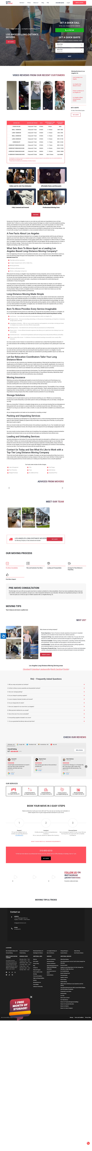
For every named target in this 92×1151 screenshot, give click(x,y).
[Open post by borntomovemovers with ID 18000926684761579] (34, 906)
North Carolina (56, 698)
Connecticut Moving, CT (24, 1009)
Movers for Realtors (65, 1064)
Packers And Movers (51, 1022)
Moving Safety (63, 1052)
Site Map (35, 1032)
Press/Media (36, 1043)
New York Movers (50, 1011)
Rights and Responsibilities (38, 1036)
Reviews (35, 1038)
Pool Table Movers (64, 1058)
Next (84, 929)
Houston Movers (64, 1011)
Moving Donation (64, 1023)
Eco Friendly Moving (65, 1029)
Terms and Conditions (37, 1034)
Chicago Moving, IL (64, 1009)
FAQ (48, 2)
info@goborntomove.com (20, 981)
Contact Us (35, 1026)
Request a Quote (46, 683)
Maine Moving (77, 1009)
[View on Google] (9, 788)
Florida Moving (23, 1011)
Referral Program (36, 1028)
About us (35, 2)
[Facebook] (6, 1031)
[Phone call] (88, 1143)
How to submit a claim (37, 1030)
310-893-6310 (60, 3)
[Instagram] (12, 1031)
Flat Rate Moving (64, 1034)
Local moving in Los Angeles (77, 78)
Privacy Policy (36, 1022)
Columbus (35, 698)
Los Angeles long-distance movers (77, 84)
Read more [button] (10, 798)
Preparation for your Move (66, 1050)
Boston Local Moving (51, 1018)
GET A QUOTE (11, 41)
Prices (29, 2)
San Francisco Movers (78, 1011)
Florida (65, 698)
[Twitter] (9, 1031)
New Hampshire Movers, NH (12, 1009)
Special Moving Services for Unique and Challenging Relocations (52, 1026)
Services (22, 2)
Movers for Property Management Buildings (69, 1060)
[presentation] (8, 97)
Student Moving (64, 1040)
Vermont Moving (9, 1011)
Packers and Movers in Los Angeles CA (78, 91)
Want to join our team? (65, 1056)
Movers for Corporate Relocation (67, 1062)
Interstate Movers (50, 1020)
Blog (43, 2)
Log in (68, 2)
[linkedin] (12, 1033)
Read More (35, 214)
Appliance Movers (64, 1036)
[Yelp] (15, 1031)
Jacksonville (45, 698)
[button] (57, 546)
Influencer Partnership (37, 1045)
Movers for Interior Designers (67, 1066)
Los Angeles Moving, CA (52, 1009)
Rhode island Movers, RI (38, 1009)
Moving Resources (37, 1041)
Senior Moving (63, 1038)
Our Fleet (62, 1054)
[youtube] (6, 1033)
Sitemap (71, 1076)
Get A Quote (35, 1020)
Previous (81, 929)
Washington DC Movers (38, 1011)
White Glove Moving (64, 1018)
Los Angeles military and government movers (78, 99)
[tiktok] (9, 1033)
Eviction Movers (50, 1033)
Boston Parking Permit (65, 1031)
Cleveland (27, 698)
